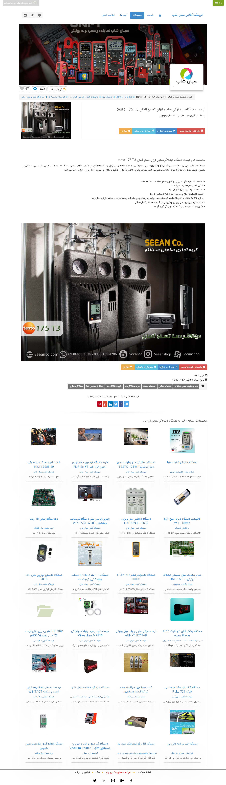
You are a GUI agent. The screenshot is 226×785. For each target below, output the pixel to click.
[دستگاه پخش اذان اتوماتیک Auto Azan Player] (182, 609)
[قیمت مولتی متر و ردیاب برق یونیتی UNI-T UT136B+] (136, 606)
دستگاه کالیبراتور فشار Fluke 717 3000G (136, 577)
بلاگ (98, 772)
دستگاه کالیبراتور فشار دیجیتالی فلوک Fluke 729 (182, 689)
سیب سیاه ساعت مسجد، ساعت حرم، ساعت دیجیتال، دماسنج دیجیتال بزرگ (172, 640)
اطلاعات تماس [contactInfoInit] (108, 15)
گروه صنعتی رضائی (90, 753)
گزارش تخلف (56, 89)
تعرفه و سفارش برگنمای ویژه (118, 772)
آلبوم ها (123, 15)
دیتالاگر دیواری (76, 386)
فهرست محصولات (56, 97)
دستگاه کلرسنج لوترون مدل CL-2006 (44, 577)
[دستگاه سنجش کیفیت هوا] (182, 441)
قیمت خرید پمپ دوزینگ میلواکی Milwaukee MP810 (90, 633)
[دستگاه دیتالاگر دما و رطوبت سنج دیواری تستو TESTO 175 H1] (136, 437)
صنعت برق (107, 97)
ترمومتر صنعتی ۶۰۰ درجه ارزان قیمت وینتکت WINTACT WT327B (44, 691)
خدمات (150, 15)
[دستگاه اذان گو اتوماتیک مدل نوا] (136, 722)
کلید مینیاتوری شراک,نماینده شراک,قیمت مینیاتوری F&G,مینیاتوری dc (136, 691)
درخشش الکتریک (182, 528)
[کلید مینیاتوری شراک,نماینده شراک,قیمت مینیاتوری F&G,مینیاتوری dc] (136, 663)
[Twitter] (94, 780)
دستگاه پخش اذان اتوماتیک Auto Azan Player (182, 633)
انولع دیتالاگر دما (114, 386)
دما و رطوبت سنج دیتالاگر (186, 386)
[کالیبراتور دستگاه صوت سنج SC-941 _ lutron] (182, 497)
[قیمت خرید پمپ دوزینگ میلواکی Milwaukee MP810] (90, 606)
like (22, 89)
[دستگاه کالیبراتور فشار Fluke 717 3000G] (136, 549)
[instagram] (25, 15)
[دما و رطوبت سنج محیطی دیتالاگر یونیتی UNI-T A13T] (182, 549)
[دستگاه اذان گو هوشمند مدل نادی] (90, 666)
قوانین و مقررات (82, 772)
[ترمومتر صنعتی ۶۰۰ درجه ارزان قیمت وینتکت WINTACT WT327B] (43, 663)
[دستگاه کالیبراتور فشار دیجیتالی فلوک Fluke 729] (182, 660)
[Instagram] (113, 780)
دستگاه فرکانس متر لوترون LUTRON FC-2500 (136, 521)
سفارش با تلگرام (165, 131)
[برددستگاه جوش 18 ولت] (43, 497)
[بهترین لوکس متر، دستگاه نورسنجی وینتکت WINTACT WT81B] (90, 493)
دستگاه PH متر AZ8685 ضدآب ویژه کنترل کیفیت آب (90, 577)
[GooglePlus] (122, 780)
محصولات (137, 15)
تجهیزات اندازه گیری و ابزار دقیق (83, 97)
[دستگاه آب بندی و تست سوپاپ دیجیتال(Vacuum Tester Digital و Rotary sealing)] (90, 718)
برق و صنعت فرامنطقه (44, 753)
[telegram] (32, 15)
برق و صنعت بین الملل (136, 697)
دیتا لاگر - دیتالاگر (124, 97)
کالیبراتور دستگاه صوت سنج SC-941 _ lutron (182, 521)
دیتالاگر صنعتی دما (94, 386)
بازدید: (201, 375)
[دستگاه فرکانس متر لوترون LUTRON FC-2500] (136, 509)
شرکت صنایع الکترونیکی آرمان (182, 472)
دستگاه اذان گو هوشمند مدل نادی (90, 687)
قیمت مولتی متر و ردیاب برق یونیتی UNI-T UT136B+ (136, 633)
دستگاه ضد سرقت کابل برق (182, 744)
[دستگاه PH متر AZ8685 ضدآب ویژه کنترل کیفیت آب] (90, 553)
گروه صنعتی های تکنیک (43, 528)
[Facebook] (131, 780)
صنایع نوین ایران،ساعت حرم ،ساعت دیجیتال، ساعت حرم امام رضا (84, 697)
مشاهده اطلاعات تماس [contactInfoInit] (190, 131)
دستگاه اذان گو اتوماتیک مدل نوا (136, 744)
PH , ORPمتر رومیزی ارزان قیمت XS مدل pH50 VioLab (44, 633)
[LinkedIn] (103, 780)
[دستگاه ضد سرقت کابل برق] (182, 722)
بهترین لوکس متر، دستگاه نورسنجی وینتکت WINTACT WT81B (90, 521)
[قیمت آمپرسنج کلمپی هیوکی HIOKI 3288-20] (43, 437)
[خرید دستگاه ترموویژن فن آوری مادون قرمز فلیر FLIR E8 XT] (90, 435)
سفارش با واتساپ (142, 131)
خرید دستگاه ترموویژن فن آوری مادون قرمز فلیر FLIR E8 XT (90, 464)
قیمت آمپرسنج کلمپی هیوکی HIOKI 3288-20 (43, 464)
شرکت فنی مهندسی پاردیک (182, 753)
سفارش (124, 131)
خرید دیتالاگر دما (132, 386)
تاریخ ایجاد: (199, 380)
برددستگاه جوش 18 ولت (44, 519)
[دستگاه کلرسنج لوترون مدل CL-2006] (43, 553)
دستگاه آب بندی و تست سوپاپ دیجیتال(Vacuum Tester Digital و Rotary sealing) (90, 748)
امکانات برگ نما (144, 772)
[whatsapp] (39, 15)
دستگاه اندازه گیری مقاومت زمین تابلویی (43, 746)
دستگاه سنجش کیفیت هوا (182, 462)
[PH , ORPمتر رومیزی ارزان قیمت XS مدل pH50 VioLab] (44, 610)
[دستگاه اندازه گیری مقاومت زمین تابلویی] (43, 722)
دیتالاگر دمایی (165, 386)
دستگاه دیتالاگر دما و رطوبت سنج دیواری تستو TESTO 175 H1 (136, 464)
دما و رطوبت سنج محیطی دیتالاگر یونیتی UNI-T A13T (182, 577)
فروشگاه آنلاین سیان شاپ (187, 15)
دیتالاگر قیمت (149, 386)
